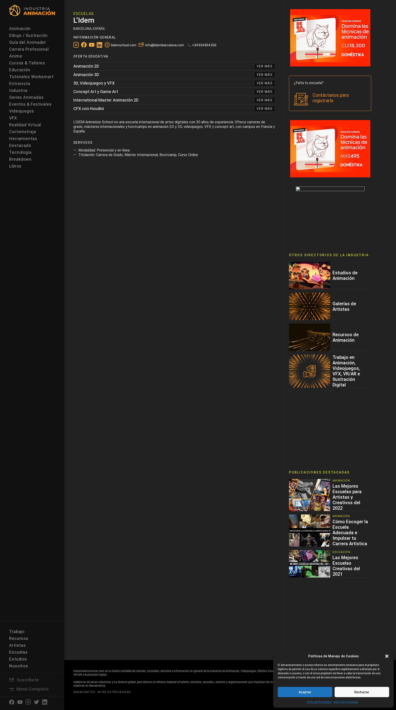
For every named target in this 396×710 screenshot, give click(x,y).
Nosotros (18, 665)
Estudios (18, 659)
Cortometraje (22, 131)
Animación (20, 28)
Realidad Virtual (25, 124)
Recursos (18, 638)
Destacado (20, 145)
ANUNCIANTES (84, 692)
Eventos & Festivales (30, 104)
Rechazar (361, 692)
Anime (15, 56)
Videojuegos (21, 111)
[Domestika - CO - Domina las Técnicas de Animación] (330, 37)
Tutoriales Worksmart (31, 76)
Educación (19, 69)
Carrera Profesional (29, 49)
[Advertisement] (330, 429)
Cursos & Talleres (27, 63)
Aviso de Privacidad (319, 702)
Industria (18, 90)
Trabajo (17, 631)
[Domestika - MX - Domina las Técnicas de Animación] (330, 148)
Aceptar (305, 692)
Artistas (17, 645)
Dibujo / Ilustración (28, 35)
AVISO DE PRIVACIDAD (114, 692)
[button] (387, 656)
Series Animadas (26, 97)
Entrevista (19, 83)
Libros (15, 166)
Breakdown (20, 159)
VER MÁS (264, 66)
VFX (13, 118)
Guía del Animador (27, 42)
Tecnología (20, 152)
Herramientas (23, 138)
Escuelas (18, 652)
